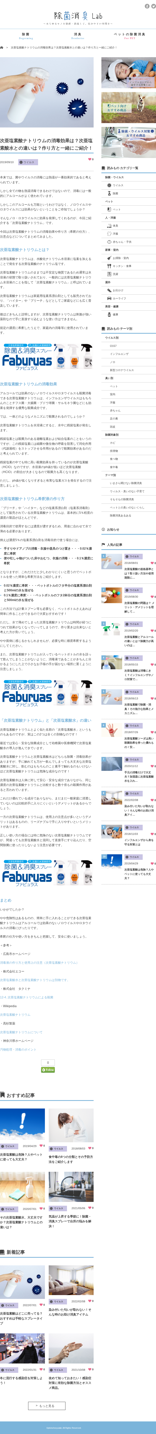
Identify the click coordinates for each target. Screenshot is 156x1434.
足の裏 (114, 418)
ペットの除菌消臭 (130, 36)
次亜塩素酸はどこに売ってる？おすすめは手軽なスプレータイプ (21, 1318)
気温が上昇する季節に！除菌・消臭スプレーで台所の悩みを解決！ (70, 1221)
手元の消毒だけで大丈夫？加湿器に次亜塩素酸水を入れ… (139, 776)
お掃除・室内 (121, 258)
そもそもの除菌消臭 (122, 499)
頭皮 (112, 426)
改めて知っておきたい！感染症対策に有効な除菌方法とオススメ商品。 (70, 1382)
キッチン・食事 (122, 266)
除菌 (26, 36)
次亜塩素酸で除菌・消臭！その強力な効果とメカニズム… (139, 709)
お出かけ (118, 290)
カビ (112, 442)
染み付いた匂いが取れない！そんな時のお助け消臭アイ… (139, 810)
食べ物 (114, 458)
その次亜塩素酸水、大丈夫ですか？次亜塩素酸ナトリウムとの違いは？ (21, 1222)
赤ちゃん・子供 (122, 241)
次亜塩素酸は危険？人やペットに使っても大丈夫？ (139, 874)
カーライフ (119, 298)
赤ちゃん (115, 410)
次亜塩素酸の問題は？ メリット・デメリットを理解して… (139, 607)
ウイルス (29, 162)
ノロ (112, 362)
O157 (113, 345)
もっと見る (46, 1406)
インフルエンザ (119, 353)
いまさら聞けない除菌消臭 (126, 483)
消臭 (77, 36)
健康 (115, 314)
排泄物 (114, 450)
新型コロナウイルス (122, 370)
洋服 (115, 233)
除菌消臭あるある (120, 515)
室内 (112, 394)
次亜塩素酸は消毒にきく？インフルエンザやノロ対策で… (139, 675)
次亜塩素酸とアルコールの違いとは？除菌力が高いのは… (139, 641)
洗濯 (115, 274)
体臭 (115, 225)
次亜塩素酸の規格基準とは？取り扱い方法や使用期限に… (139, 573)
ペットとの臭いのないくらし (127, 507)
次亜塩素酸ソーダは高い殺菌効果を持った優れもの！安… (139, 743)
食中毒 (114, 467)
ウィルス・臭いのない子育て (127, 491)
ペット (117, 209)
